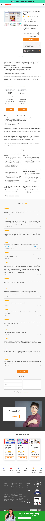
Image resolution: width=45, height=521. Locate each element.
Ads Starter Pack (11, 195)
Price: (24, 19)
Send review (26, 392)
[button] (19, 14)
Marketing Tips (21, 487)
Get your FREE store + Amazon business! (23, 1)
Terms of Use (6, 494)
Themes (12, 497)
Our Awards (6, 485)
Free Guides (21, 485)
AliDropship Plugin (14, 486)
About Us (5, 483)
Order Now (10, 109)
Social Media (17, 195)
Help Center (28, 485)
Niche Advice (21, 492)
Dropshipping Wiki (22, 501)
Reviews (5, 487)
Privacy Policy (6, 492)
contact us (14, 416)
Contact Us (28, 483)
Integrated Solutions (22, 496)
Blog (27, 492)
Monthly (10, 105)
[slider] (17, 392)
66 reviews (36, 16)
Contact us (38, 51)
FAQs (27, 487)
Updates (20, 494)
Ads (7, 195)
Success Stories (29, 497)
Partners (20, 483)
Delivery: (25, 21)
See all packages (32, 36)
